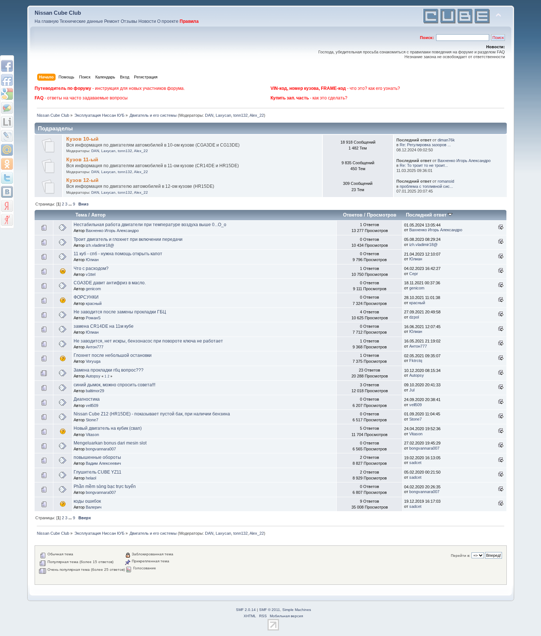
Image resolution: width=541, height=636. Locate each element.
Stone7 (92, 420)
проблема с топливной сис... (426, 186)
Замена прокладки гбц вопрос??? (109, 370)
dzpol (414, 317)
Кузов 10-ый (82, 139)
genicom (93, 289)
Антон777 (94, 347)
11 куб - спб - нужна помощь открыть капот (118, 253)
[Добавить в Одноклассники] (7, 164)
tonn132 (240, 115)
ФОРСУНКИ (86, 297)
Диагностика (87, 399)
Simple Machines (296, 610)
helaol (91, 478)
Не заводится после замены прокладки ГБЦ (120, 312)
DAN (209, 115)
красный (94, 303)
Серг (413, 273)
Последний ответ (427, 215)
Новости (147, 21)
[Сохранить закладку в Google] (7, 94)
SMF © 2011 (269, 610)
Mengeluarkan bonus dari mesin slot (110, 443)
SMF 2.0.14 (246, 610)
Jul (411, 390)
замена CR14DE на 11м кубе (104, 326)
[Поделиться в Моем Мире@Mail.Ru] (7, 150)
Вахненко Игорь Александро (464, 160)
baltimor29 (95, 391)
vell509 (92, 405)
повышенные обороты (97, 457)
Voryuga (93, 361)
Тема (81, 215)
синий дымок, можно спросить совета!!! (114, 384)
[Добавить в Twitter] (7, 178)
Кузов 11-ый (82, 159)
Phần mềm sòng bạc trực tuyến (105, 486)
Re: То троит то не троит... (424, 165)
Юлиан (92, 259)
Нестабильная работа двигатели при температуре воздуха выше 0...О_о (150, 224)
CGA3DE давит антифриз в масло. (110, 282)
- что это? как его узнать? (335, 88)
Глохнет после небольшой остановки (113, 355)
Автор (98, 215)
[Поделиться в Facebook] (7, 66)
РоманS (93, 318)
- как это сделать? (308, 98)
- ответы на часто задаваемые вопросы (81, 98)
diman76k (446, 140)
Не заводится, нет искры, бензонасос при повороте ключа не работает (148, 341)
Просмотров (381, 215)
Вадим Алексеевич (103, 463)
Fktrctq (415, 360)
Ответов (353, 215)
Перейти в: (460, 556)
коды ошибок (87, 501)
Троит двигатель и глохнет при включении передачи (128, 239)
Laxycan (223, 115)
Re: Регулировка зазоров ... (425, 145)
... (70, 204)
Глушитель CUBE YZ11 (97, 472)
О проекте (167, 21)
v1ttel (90, 274)
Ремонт (112, 21)
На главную (47, 21)
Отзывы (129, 21)
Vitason (92, 434)
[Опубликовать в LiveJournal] (7, 136)
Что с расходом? (91, 268)
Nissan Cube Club (58, 13)
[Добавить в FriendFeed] (7, 80)
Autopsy (93, 376)
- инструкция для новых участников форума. (110, 88)
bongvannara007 (101, 449)
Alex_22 (257, 115)
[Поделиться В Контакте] (7, 192)
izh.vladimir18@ (100, 245)
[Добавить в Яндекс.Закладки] (7, 206)
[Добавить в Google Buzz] (7, 108)
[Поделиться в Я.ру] (7, 220)
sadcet (415, 462)
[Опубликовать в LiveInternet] (7, 122)
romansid (446, 181)
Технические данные (81, 21)
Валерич (94, 507)
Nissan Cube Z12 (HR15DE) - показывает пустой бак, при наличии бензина (152, 414)
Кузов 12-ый (82, 180)
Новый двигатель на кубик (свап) (108, 428)
